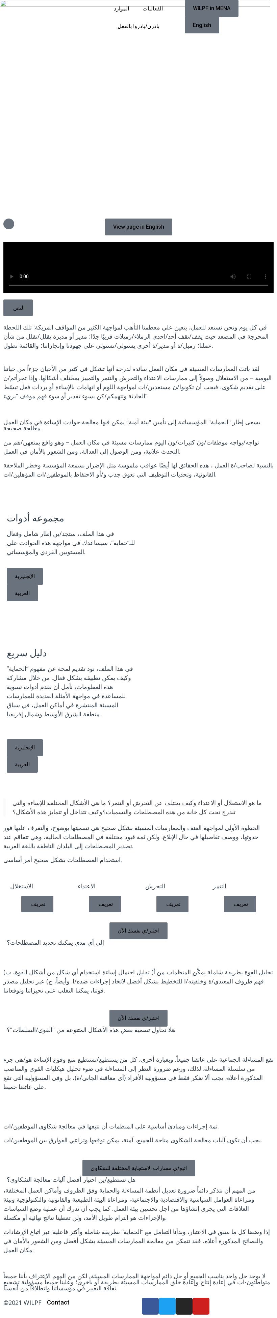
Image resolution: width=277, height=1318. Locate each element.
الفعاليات (153, 8)
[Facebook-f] (150, 1306)
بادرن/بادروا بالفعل (138, 26)
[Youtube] (201, 1306)
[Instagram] (184, 1306)
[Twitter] (167, 1306)
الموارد (121, 8)
